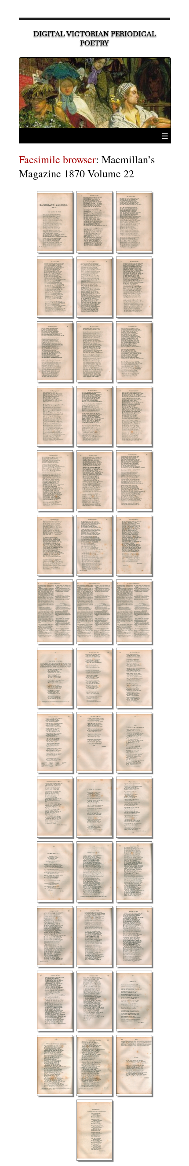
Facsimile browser (57, 159)
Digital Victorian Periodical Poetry (94, 38)
